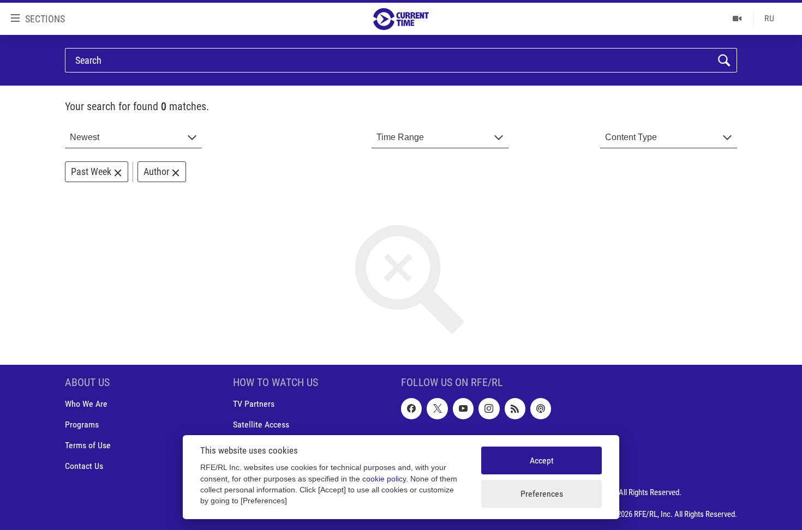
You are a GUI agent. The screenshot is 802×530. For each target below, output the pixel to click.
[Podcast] (540, 409)
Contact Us (84, 466)
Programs (82, 425)
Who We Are (86, 404)
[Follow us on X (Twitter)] (437, 409)
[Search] (724, 61)
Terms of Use (88, 446)
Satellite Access (261, 425)
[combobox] (133, 137)
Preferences (541, 494)
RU (769, 18)
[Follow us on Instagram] (488, 409)
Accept (542, 460)
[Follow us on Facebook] (411, 409)
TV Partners (253, 404)
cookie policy (384, 479)
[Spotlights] (737, 18)
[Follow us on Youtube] (463, 409)
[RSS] (515, 409)
